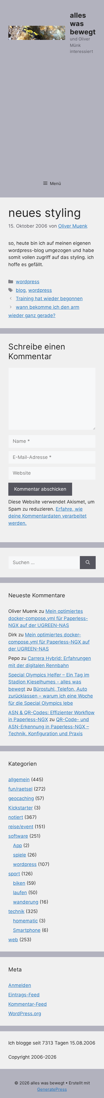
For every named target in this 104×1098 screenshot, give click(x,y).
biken (19, 883)
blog (21, 290)
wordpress (27, 281)
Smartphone (26, 930)
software (18, 836)
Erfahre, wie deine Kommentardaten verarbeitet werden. (47, 516)
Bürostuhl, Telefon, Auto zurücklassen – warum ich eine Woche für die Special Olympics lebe (50, 696)
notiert (15, 817)
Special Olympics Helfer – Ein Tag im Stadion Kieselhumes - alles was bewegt (48, 682)
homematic (25, 921)
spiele (19, 855)
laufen (20, 892)
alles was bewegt (83, 23)
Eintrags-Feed (24, 994)
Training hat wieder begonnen (49, 298)
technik (16, 911)
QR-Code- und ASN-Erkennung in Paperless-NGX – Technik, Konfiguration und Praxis (48, 726)
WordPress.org (24, 1013)
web (13, 939)
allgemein (19, 779)
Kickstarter (20, 808)
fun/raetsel (20, 789)
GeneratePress (52, 1089)
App (17, 845)
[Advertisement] (52, 121)
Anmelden (19, 985)
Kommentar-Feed (27, 1004)
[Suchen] (88, 562)
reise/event (20, 826)
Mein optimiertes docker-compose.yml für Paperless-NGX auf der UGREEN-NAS (48, 618)
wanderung (25, 902)
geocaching (21, 798)
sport (14, 873)
